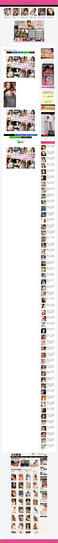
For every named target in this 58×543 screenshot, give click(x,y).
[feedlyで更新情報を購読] (20, 142)
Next (55, 13)
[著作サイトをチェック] (18, 142)
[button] (55, 44)
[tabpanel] (8, 13)
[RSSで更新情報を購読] (22, 142)
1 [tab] (27, 20)
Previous (2, 13)
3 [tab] (30, 20)
